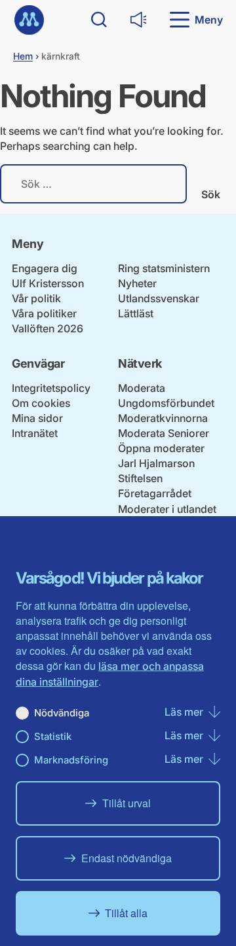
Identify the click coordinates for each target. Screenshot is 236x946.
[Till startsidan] (29, 20)
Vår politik (36, 298)
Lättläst (135, 313)
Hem (23, 55)
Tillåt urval (126, 803)
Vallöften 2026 (47, 328)
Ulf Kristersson (48, 283)
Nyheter (137, 283)
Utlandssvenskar (158, 298)
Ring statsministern (164, 268)
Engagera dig (44, 268)
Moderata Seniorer (163, 433)
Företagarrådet (154, 493)
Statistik (52, 736)
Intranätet (35, 433)
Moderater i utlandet (167, 509)
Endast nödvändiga (126, 858)
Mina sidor (37, 418)
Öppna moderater (161, 448)
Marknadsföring (71, 760)
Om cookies (41, 403)
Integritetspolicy (51, 387)
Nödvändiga (61, 713)
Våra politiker (44, 313)
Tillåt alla (126, 912)
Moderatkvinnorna (163, 418)
